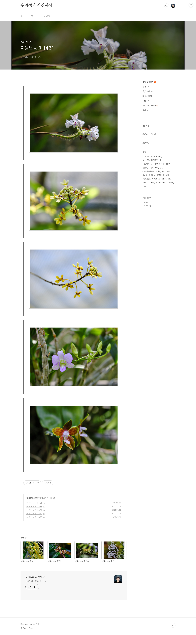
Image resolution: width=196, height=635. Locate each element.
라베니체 (145, 156)
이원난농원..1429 (34, 513)
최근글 (145, 134)
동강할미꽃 (161, 175)
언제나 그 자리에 (148, 183)
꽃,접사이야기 (32, 497)
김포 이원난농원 (148, 171)
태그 (33, 15)
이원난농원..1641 (34, 503)
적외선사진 (156, 179)
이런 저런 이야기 (149, 105)
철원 (169, 179)
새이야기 (145, 110)
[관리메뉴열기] (191, 5)
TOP (173, 625)
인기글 (153, 134)
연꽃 (161, 168)
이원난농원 (146, 179)
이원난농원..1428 (34, 517)
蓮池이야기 (147, 96)
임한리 (171, 183)
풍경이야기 (146, 86)
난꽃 (163, 164)
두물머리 (152, 175)
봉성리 (163, 179)
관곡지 (164, 183)
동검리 (144, 168)
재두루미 (153, 156)
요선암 (168, 164)
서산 (163, 171)
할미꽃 (157, 164)
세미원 (158, 171)
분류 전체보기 (148, 82)
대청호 (151, 168)
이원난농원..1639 (34, 506)
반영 (167, 175)
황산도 (158, 183)
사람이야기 (146, 101)
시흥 (144, 186)
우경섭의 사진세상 (36, 6)
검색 (166, 6)
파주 (159, 156)
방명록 (47, 15)
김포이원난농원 (148, 164)
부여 (156, 168)
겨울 (168, 171)
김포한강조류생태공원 (150, 160)
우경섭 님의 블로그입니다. (35, 581)
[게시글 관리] (38, 483)
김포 (161, 160)
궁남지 (144, 175)
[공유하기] (34, 483)
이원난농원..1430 (34, 510)
